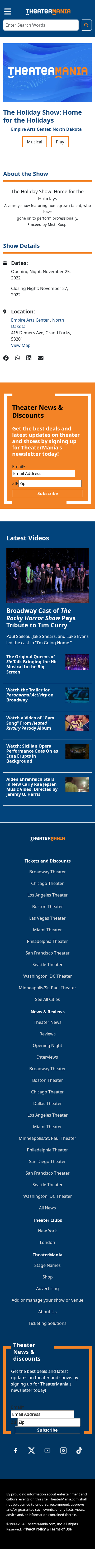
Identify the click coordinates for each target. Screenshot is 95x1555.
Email (18, 466)
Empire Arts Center (30, 320)
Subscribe (47, 493)
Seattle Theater (47, 964)
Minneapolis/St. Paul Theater (47, 988)
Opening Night (47, 1045)
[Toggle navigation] (3, 10)
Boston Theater (47, 906)
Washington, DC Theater (47, 976)
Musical (34, 142)
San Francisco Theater (48, 953)
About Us (47, 1312)
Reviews (48, 1034)
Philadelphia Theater (47, 941)
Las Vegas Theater (47, 918)
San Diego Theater (47, 1161)
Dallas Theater (47, 1103)
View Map (21, 345)
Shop (47, 1277)
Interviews (47, 1057)
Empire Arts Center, (31, 129)
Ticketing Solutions (47, 1323)
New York (47, 1231)
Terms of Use (61, 1529)
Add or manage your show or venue (47, 1300)
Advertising (47, 1288)
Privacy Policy (34, 1529)
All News (47, 1208)
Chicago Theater (47, 883)
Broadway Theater (47, 872)
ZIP (15, 483)
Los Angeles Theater (47, 895)
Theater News (47, 1022)
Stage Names (47, 1265)
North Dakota (67, 129)
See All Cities (47, 999)
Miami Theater (47, 930)
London (47, 1242)
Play (60, 142)
